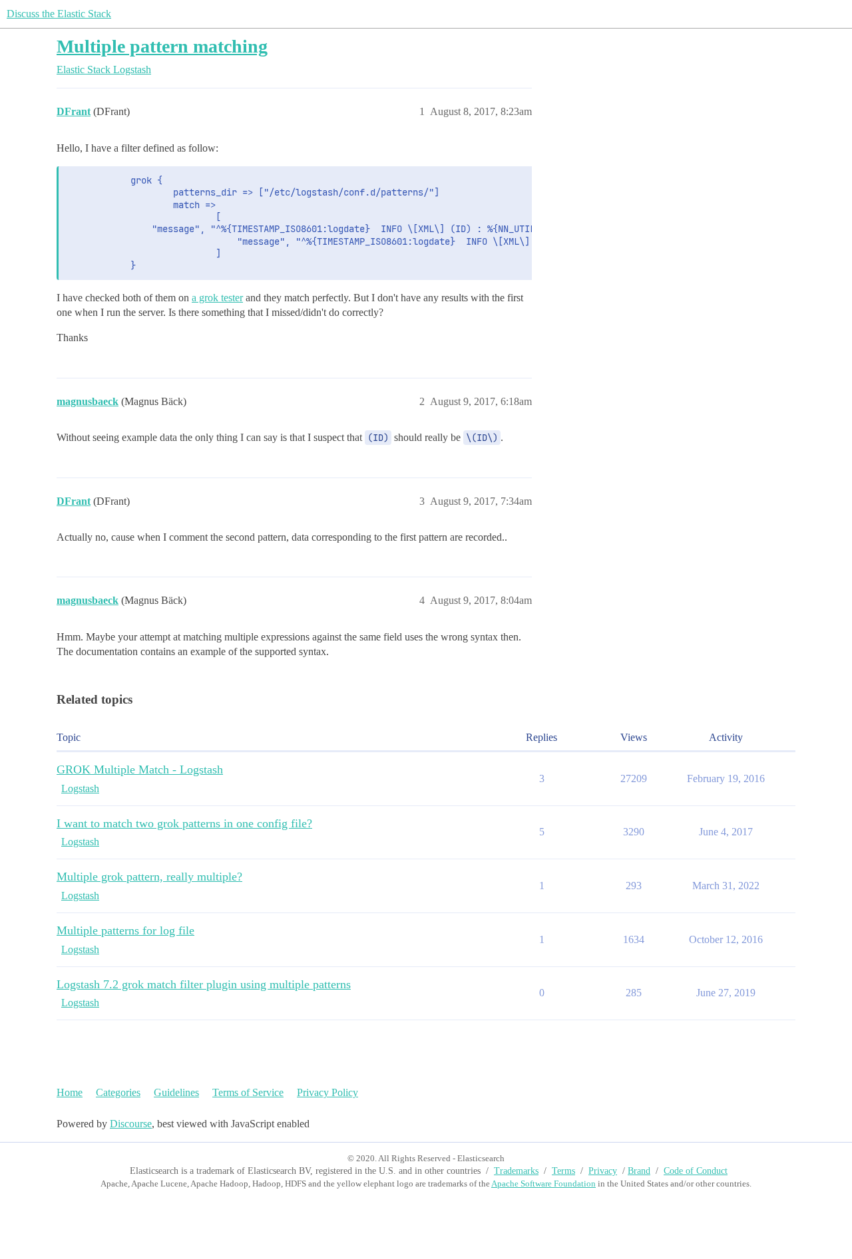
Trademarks (516, 1171)
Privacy (602, 1171)
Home (70, 1092)
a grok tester (217, 297)
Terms (563, 1171)
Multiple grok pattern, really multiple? (149, 876)
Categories (118, 1092)
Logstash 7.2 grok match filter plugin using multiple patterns (204, 984)
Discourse (131, 1123)
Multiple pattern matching (162, 46)
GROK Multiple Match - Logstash (140, 769)
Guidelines (176, 1092)
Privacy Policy (327, 1092)
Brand (639, 1171)
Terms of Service (248, 1092)
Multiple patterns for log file (125, 930)
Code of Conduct (696, 1171)
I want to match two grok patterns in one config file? (184, 823)
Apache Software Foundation (543, 1184)
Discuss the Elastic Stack (59, 13)
